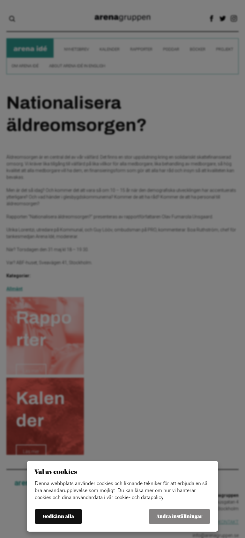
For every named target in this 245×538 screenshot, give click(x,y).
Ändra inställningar (179, 516)
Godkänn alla (58, 516)
